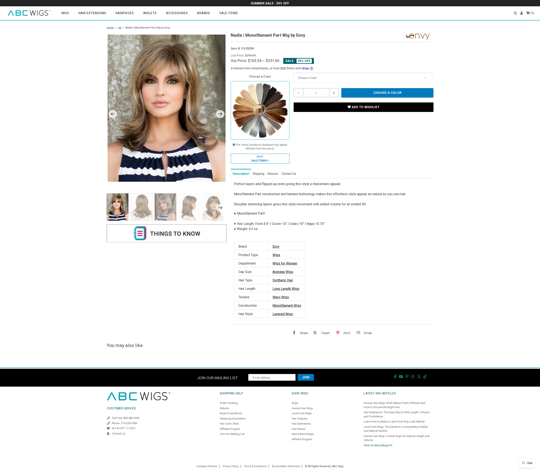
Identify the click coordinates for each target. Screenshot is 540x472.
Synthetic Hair (283, 280)
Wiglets (150, 13)
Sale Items (228, 13)
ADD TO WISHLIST (365, 107)
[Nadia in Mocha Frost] (166, 108)
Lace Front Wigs (302, 413)
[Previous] (113, 114)
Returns (224, 408)
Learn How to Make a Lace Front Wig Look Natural (394, 421)
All (120, 27)
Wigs (65, 13)
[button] (515, 13)
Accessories (177, 13)
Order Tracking (229, 403)
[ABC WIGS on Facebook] (395, 376)
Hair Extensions (92, 13)
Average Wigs (283, 272)
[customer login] (521, 13)
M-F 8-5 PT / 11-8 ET (124, 428)
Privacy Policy (231, 466)
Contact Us (118, 433)
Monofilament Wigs (287, 306)
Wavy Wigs (281, 297)
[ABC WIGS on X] (419, 376)
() (532, 13)
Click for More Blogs (376, 445)
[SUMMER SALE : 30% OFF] (270, 3)
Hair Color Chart (229, 423)
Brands (203, 13)
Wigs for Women (285, 263)
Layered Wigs (283, 314)
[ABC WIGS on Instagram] (413, 376)
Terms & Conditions (255, 466)
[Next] (220, 114)
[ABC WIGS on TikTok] (425, 376)
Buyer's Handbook (231, 413)
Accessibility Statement (286, 466)
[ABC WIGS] (29, 13)
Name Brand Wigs (303, 434)
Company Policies (206, 466)
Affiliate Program (230, 428)
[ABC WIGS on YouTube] (401, 376)
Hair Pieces (298, 428)
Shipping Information (233, 418)
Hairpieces (125, 13)
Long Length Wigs (286, 289)
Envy (276, 247)
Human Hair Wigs (302, 408)
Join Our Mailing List (232, 434)
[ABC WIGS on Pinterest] (407, 376)
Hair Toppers (299, 418)
